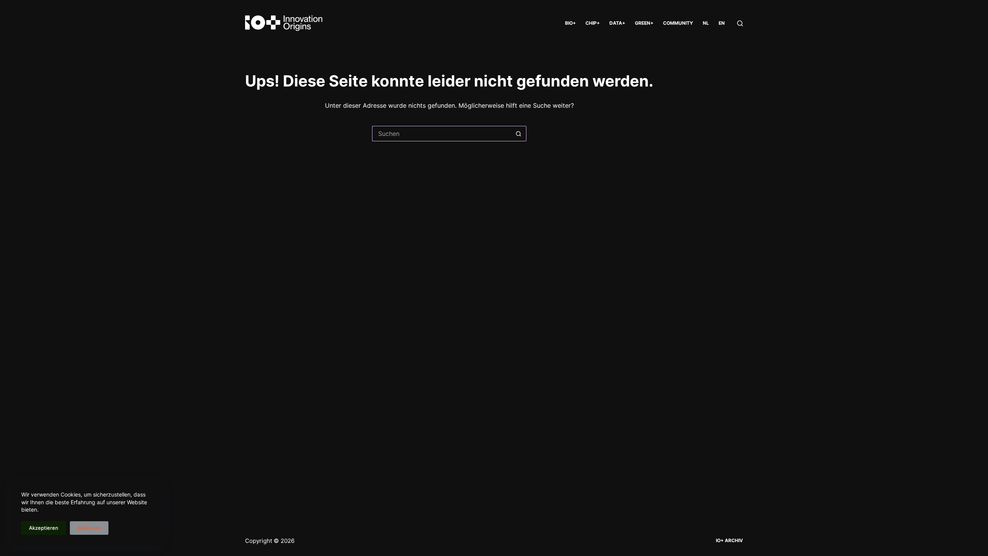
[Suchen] (740, 23)
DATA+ (617, 23)
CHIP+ (592, 23)
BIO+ (570, 23)
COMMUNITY (678, 23)
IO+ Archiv (729, 540)
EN (722, 23)
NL (706, 23)
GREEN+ (644, 23)
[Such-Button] (518, 133)
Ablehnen (89, 528)
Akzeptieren (43, 528)
